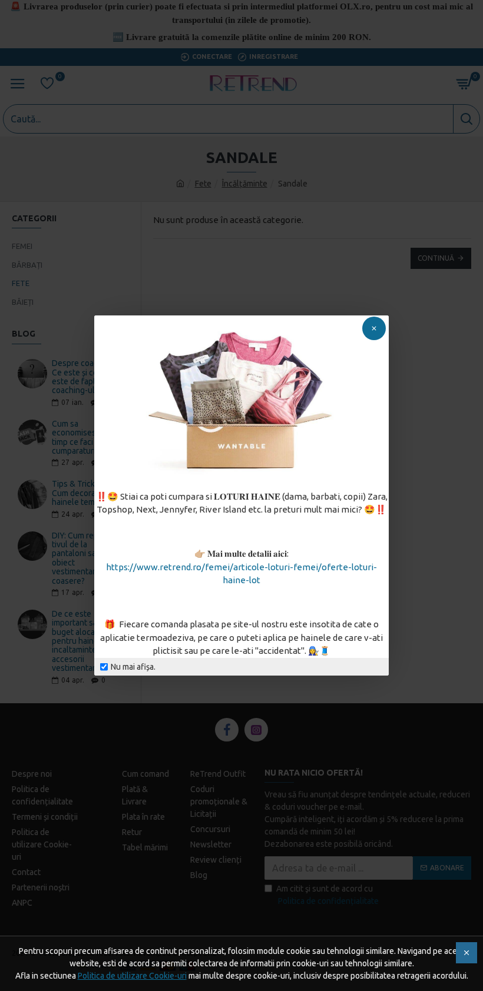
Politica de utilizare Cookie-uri (132, 975)
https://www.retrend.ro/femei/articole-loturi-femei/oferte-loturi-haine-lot (241, 574)
